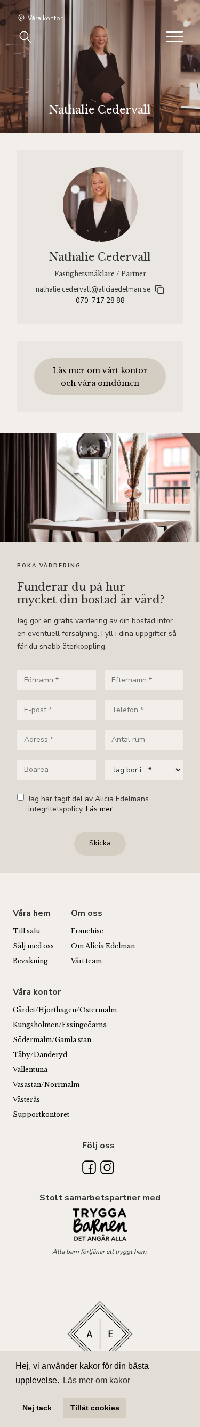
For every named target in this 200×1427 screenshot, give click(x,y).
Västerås (26, 1099)
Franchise (87, 931)
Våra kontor (45, 18)
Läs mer (99, 809)
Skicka (100, 843)
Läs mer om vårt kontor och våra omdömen (100, 377)
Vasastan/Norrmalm (46, 1085)
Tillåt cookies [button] (94, 1408)
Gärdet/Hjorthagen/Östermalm (65, 1010)
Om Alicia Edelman (103, 946)
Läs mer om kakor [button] (96, 1380)
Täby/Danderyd (40, 1055)
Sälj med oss (33, 946)
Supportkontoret (41, 1114)
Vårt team (86, 961)
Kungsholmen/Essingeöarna (60, 1025)
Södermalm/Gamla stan (52, 1040)
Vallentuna (30, 1070)
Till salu (26, 931)
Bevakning (30, 961)
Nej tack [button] (37, 1408)
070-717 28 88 (100, 300)
